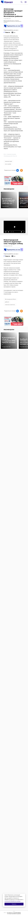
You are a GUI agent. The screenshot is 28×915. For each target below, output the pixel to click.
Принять (14, 904)
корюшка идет (8, 161)
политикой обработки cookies (12, 901)
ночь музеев (8, 164)
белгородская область (10, 299)
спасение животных (10, 304)
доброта (7, 302)
